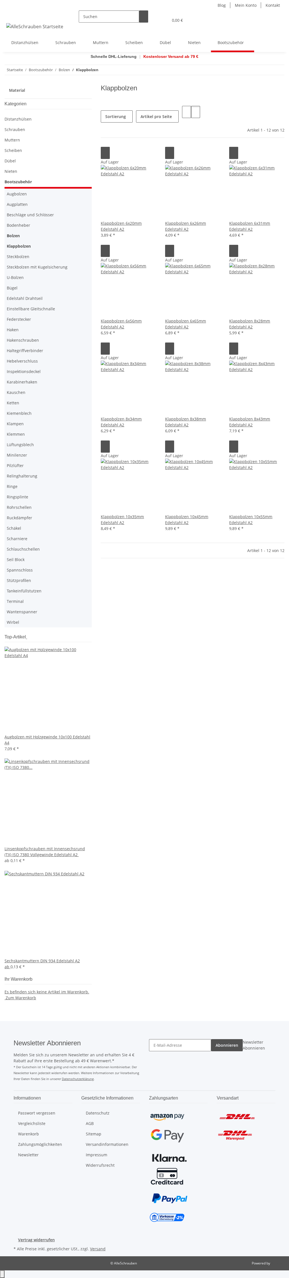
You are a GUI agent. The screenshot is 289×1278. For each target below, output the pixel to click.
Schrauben (15, 129)
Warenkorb (28, 1134)
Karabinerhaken (22, 382)
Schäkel (14, 528)
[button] (152, 20)
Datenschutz (98, 1113)
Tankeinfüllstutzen (24, 591)
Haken (13, 329)
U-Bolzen (15, 277)
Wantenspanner (22, 611)
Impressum (96, 1154)
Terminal (15, 601)
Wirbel (13, 622)
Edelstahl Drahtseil (25, 298)
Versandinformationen (107, 1144)
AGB (90, 1123)
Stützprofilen (19, 580)
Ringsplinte (17, 497)
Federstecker (19, 319)
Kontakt (273, 5)
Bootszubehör (18, 181)
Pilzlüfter (15, 465)
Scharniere (17, 538)
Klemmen (16, 434)
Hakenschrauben (23, 340)
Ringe (12, 486)
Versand (98, 1248)
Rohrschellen (19, 507)
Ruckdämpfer (19, 517)
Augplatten (17, 204)
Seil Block (16, 559)
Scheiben (13, 150)
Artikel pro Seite (156, 116)
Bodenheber (18, 225)
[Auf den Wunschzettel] (105, 153)
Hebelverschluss (22, 361)
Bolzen (13, 235)
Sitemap (93, 1134)
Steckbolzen (18, 256)
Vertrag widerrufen (36, 1239)
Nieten (11, 171)
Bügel (12, 288)
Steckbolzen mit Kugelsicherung (37, 267)
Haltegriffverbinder (25, 350)
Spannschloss (20, 570)
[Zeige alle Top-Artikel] (26, 636)
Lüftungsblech (20, 444)
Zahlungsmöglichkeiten (40, 1144)
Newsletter (28, 1154)
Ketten (13, 402)
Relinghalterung (22, 476)
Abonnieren (227, 1045)
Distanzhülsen (18, 119)
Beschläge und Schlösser (30, 214)
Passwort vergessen (36, 1113)
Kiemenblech (19, 413)
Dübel (10, 160)
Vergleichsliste (31, 1123)
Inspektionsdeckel (24, 371)
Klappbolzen (19, 246)
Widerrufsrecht (100, 1165)
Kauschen (16, 392)
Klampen (15, 423)
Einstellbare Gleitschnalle (31, 308)
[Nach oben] (2, 1274)
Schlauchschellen (23, 549)
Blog (222, 5)
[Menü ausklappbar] (12, 15)
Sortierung (115, 116)
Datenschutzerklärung (78, 1079)
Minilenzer (17, 455)
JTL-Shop (277, 1263)
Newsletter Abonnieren (254, 1045)
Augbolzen (17, 194)
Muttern (12, 140)
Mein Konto (246, 5)
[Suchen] (143, 16)
